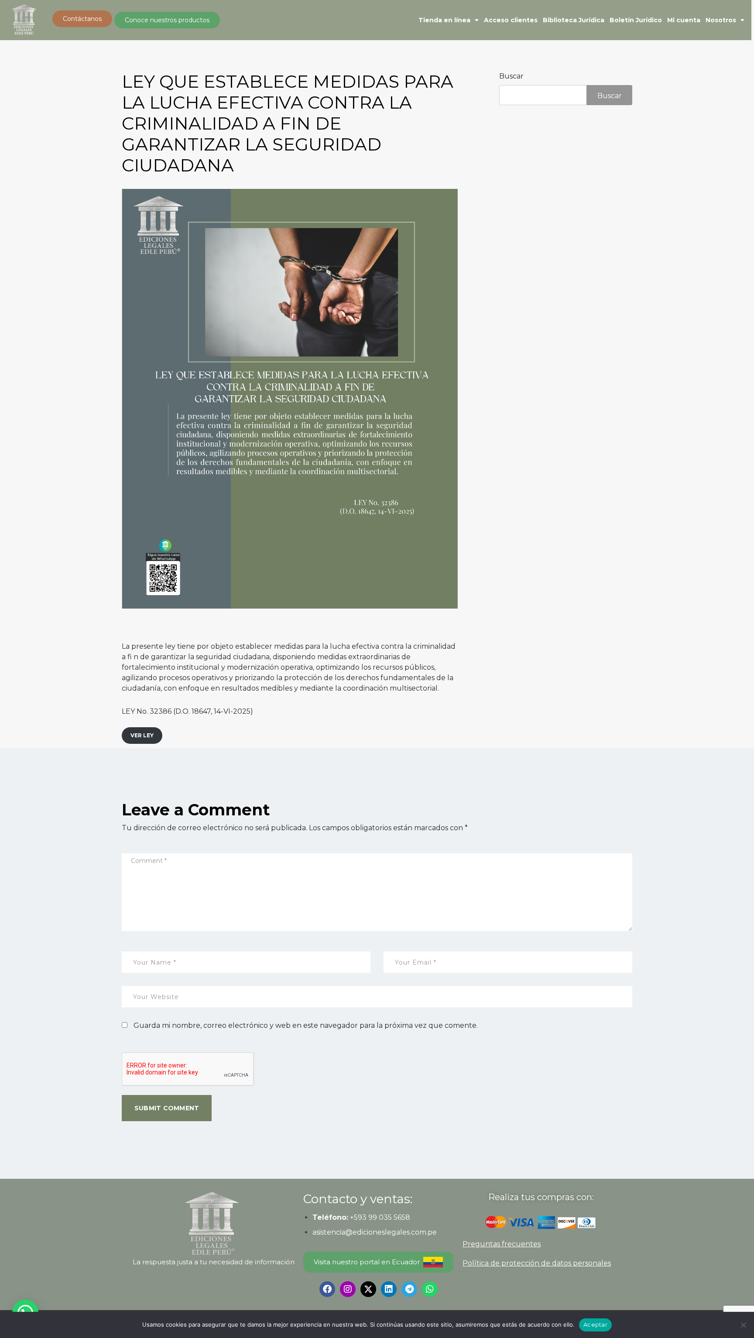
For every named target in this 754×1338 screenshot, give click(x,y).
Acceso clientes (511, 20)
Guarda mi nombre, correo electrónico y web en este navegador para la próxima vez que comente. (306, 1025)
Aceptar (595, 1324)
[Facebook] (327, 1289)
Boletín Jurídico (636, 20)
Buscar (511, 76)
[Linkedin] (389, 1289)
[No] (743, 1325)
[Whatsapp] (430, 1289)
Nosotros (721, 20)
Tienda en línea (444, 20)
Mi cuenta (683, 20)
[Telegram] (409, 1289)
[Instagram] (348, 1289)
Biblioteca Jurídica (573, 20)
